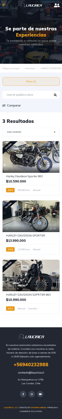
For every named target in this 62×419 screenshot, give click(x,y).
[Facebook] (23, 394)
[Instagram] (31, 394)
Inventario (30, 68)
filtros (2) (31, 81)
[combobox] (31, 132)
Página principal (10, 68)
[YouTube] (40, 394)
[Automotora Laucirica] (31, 5)
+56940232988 (31, 364)
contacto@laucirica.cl (31, 372)
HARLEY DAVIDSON (51, 68)
